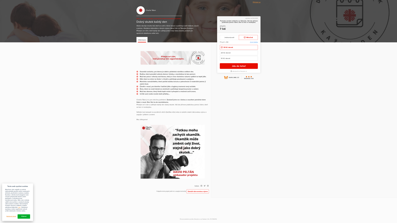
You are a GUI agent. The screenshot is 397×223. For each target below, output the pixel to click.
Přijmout (23, 216)
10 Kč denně (225, 58)
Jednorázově (229, 37)
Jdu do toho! (239, 66)
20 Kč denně (226, 53)
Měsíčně (249, 37)
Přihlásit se (257, 2)
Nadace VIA (205, 219)
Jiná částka (254, 42)
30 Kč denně (228, 47)
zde (19, 207)
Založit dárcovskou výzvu (198, 191)
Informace (142, 40)
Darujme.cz (197, 219)
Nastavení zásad (11, 216)
